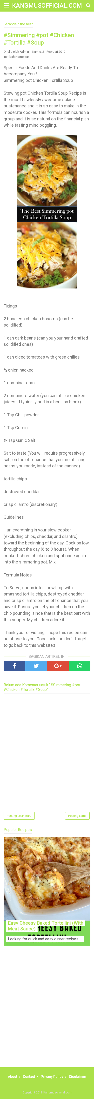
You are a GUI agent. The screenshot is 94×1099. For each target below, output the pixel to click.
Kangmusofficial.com (47, 5)
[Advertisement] (47, 1012)
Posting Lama (77, 816)
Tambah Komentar (16, 57)
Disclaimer (77, 1077)
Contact (29, 1077)
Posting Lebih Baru (19, 816)
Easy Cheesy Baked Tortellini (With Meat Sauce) (45, 926)
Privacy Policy (52, 1077)
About (12, 1077)
